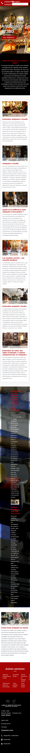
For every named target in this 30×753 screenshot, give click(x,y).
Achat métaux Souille (23, 685)
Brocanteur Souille (16, 675)
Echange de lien (5, 723)
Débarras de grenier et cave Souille (6, 685)
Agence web (4, 720)
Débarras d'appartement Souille (7, 676)
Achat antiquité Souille (15, 685)
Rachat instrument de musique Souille (24, 678)
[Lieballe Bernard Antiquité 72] (11, 703)
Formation (4, 727)
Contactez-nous (16, 713)
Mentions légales (6, 713)
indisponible (6, 735)
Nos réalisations (8, 37)
